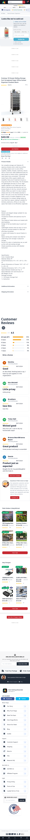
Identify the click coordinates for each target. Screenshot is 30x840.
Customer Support (12, 742)
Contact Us (14, 497)
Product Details (6, 161)
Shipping (9, 746)
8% (28, 345)
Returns (9, 751)
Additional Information (8, 286)
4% (28, 351)
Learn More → (11, 691)
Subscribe (21, 800)
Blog (8, 729)
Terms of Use (11, 786)
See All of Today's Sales (15, 617)
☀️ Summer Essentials (17, 9)
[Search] (24, 2)
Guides (9, 734)
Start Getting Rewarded (15, 690)
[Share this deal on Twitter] (6, 158)
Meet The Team (11, 715)
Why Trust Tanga (12, 711)
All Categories (6, 10)
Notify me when (17, 29)
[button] (9, 134)
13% (27, 342)
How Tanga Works (12, 720)
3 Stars (3, 345)
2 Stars (3, 348)
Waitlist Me (21, 39)
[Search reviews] (3, 328)
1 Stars (3, 351)
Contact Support (13, 681)
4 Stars (3, 342)
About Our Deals (12, 724)
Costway (7, 130)
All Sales (3, 13)
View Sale (15, 553)
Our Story (10, 706)
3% (28, 348)
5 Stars (3, 340)
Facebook (9, 699)
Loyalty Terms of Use (13, 791)
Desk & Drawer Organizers (13, 13)
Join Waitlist (15, 149)
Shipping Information (7, 292)
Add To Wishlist (5, 151)
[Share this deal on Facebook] (2, 158)
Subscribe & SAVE (22, 663)
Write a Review (8, 355)
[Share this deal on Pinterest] (9, 158)
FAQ (22, 681)
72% (27, 340)
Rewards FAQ (11, 760)
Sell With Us (10, 769)
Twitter (23, 699)
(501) (9, 85)
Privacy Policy (11, 782)
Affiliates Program (12, 773)
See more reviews (15, 475)
